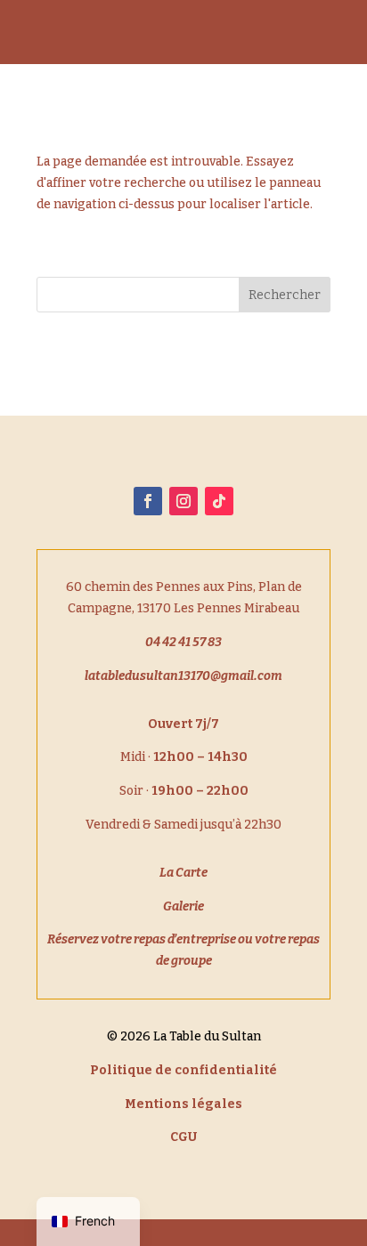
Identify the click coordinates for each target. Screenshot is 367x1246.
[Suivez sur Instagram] (183, 501)
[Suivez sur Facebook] (148, 501)
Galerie (183, 906)
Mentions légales (183, 1104)
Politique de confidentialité (183, 1070)
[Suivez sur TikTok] (219, 501)
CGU (183, 1137)
